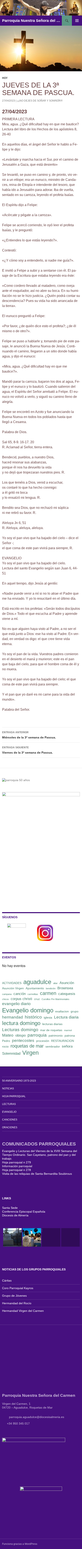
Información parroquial (17, 1166)
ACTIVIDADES (11, 983)
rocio (5, 1046)
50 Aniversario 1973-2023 (19, 1080)
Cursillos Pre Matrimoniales (55, 999)
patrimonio (56, 1035)
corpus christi (21, 999)
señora (67, 1046)
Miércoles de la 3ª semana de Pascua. (29, 735)
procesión (42, 1040)
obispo (20, 1035)
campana (7, 994)
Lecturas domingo (20, 1029)
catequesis (66, 994)
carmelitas (33, 994)
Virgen (30, 1053)
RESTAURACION (62, 1040)
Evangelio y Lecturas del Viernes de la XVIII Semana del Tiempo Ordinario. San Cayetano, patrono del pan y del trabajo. (39, 1154)
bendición (51, 988)
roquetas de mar (27, 1046)
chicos (5, 999)
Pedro (6, 1040)
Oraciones (9, 1127)
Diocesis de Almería (15, 1215)
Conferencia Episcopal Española (23, 1211)
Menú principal (77, 21)
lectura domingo (21, 1023)
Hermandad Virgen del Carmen (23, 1310)
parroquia (37, 1035)
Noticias (8, 1088)
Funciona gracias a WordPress (19, 1543)
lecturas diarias (52, 1024)
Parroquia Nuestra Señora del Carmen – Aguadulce (32, 21)
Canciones (9, 1119)
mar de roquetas (51, 1030)
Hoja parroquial (14, 1096)
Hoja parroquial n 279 (16, 1162)
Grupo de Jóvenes (14, 1295)
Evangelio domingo (27, 1010)
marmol (68, 1030)
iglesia (48, 1017)
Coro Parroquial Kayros (17, 1288)
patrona (70, 1035)
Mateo (7, 1035)
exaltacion (62, 1011)
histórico (33, 1017)
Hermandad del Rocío (16, 1303)
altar (55, 983)
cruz (37, 999)
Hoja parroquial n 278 (16, 1170)
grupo (74, 1011)
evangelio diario (16, 1003)
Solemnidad (11, 1054)
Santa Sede (10, 1207)
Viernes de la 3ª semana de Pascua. (27, 750)
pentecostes (23, 1040)
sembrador (52, 1046)
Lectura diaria (66, 1017)
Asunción (67, 983)
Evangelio (9, 1111)
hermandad (12, 1017)
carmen (48, 993)
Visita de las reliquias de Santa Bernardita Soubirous (37, 1173)
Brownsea (65, 988)
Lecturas (9, 1104)
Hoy (5, 78)
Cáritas (7, 1280)
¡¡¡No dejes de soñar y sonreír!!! (39, 100)
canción (19, 994)
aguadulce (37, 981)
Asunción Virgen (13, 988)
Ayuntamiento (35, 988)
